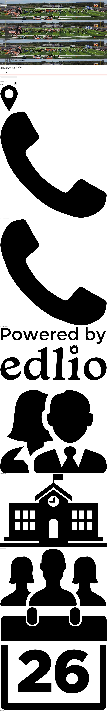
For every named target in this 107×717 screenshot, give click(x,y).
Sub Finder (7, 53)
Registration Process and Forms (10, 44)
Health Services (7, 29)
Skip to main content (4, 0)
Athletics (6, 27)
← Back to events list (5, 76)
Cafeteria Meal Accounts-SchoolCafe (11, 43)
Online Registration (8, 45)
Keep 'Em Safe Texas (8, 47)
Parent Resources (8, 48)
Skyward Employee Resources (10, 55)
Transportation (7, 39)
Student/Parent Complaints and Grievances (12, 49)
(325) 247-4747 (6, 218)
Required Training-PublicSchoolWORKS (12, 51)
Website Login (7, 58)
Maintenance (7, 32)
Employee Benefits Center (9, 59)
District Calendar (8, 18)
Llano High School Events (9, 23)
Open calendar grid (13, 76)
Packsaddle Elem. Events (9, 21)
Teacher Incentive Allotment (10, 63)
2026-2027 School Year (9, 15)
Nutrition (6, 34)
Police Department (8, 35)
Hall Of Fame (7, 13)
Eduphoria (7, 64)
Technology (7, 38)
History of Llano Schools (9, 16)
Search (1, 84)
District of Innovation (8, 14)
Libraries (6, 31)
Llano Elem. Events (8, 20)
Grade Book (7, 56)
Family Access (7, 42)
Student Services (8, 37)
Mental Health (7, 33)
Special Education (8, 36)
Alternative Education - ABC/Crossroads (12, 26)
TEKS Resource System (9, 57)
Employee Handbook (8, 61)
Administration (7, 25)
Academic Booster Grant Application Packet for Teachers (15, 60)
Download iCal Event (14, 73)
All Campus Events (8, 19)
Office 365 (7, 54)
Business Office (7, 28)
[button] (4, 17)
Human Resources (8, 30)
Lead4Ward (7, 52)
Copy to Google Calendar (5, 73)
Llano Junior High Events (9, 22)
